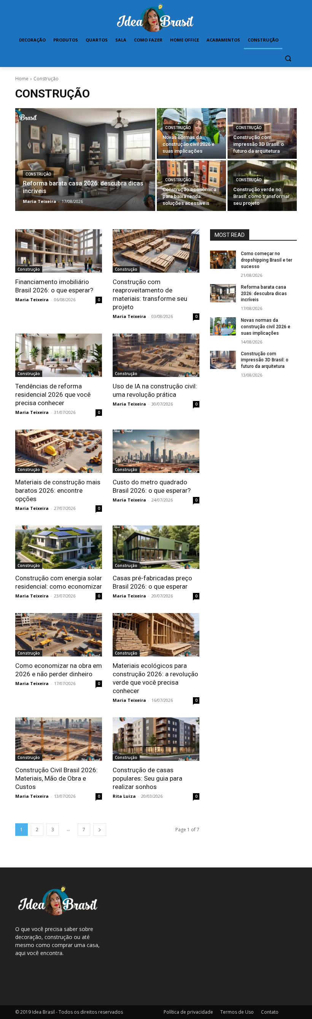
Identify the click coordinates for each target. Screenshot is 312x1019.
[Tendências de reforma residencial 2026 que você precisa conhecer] (58, 355)
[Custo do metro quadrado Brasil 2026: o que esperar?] (156, 451)
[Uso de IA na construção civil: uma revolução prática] (156, 355)
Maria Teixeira (32, 299)
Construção (38, 174)
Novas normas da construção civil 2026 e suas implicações (265, 327)
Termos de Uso (237, 1012)
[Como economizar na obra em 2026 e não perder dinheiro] (58, 634)
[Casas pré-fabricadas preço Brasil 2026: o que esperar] (156, 547)
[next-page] (99, 829)
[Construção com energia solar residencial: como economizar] (58, 547)
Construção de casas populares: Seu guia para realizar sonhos (147, 778)
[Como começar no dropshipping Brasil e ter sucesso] (223, 260)
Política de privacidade (188, 1012)
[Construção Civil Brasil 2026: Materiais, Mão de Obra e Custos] (58, 739)
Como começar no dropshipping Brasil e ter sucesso (266, 260)
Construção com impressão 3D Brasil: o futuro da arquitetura (264, 360)
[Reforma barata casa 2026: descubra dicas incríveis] (85, 159)
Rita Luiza (124, 796)
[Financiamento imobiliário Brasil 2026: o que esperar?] (58, 251)
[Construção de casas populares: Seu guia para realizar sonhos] (156, 739)
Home (22, 78)
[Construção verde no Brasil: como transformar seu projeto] (262, 185)
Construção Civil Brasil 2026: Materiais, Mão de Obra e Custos (56, 778)
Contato (270, 1012)
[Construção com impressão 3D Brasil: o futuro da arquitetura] (262, 133)
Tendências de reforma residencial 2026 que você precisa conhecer (53, 394)
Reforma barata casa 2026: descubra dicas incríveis (264, 293)
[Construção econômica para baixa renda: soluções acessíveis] (191, 185)
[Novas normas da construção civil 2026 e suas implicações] (191, 133)
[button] (288, 58)
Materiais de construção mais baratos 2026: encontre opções (57, 490)
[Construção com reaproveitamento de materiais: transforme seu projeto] (156, 251)
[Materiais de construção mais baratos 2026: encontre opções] (58, 451)
